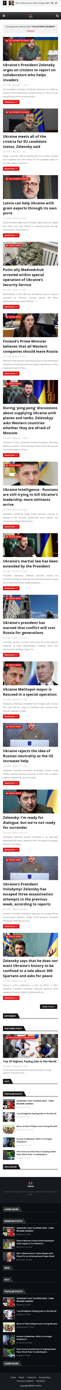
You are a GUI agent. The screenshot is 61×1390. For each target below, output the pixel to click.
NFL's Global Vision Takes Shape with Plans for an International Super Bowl (35, 1255)
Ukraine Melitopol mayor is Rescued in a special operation (30, 692)
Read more (10, 102)
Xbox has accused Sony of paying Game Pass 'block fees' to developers (36, 1153)
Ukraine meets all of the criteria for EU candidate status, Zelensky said (24, 141)
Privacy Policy (44, 1377)
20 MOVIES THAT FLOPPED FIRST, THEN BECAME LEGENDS (35, 1102)
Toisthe (8, 85)
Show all (30, 30)
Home (13, 1377)
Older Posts (48, 1006)
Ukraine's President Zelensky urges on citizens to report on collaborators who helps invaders (29, 72)
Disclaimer (40, 1381)
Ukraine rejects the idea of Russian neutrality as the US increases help (28, 755)
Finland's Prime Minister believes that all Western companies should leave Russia (30, 346)
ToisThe (38, 1385)
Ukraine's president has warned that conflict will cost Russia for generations (29, 627)
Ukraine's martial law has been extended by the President (30, 564)
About (21, 1377)
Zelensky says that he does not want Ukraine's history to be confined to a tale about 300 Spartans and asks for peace (30, 968)
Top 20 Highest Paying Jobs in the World (29, 1061)
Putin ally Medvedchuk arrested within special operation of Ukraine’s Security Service (23, 277)
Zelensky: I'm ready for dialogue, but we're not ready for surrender (29, 822)
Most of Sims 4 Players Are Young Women (37, 1126)
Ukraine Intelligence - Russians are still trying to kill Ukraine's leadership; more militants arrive (30, 497)
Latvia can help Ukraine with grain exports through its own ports (30, 207)
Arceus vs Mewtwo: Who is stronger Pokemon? (34, 1140)
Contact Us (31, 1377)
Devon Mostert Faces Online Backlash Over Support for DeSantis (35, 1242)
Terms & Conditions (25, 1381)
